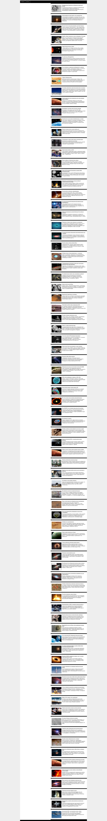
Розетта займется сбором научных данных (70, 160)
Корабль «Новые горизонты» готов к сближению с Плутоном (73, 36)
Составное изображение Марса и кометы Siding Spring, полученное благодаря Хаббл (72, 646)
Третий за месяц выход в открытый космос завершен (72, 614)
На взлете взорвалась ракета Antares (69, 594)
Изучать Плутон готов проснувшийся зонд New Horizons (73, 25)
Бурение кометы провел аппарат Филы (69, 242)
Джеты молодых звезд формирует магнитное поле (71, 780)
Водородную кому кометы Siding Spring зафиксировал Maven (73, 676)
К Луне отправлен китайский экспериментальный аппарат (73, 687)
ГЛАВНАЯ (22, 1)
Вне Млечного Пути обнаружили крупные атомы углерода (73, 563)
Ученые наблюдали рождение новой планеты (70, 542)
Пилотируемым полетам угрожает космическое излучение (73, 759)
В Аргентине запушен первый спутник (69, 790)
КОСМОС (27, 1)
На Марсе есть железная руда (68, 521)
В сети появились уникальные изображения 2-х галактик (73, 67)
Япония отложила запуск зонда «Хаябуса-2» (70, 129)
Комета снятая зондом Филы (67, 284)
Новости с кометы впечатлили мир (68, 325)
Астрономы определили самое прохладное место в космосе (73, 87)
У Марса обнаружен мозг (67, 77)
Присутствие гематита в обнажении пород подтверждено (73, 501)
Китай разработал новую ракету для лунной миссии (72, 15)
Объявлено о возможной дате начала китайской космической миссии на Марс (71, 181)
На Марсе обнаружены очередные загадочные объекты (72, 583)
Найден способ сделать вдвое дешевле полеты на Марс (73, 449)
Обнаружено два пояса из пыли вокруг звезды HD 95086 (73, 366)
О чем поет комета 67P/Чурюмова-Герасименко (71, 335)
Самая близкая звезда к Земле (68, 46)
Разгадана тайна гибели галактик (68, 356)
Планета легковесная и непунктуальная (69, 459)
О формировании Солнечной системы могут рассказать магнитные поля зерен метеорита (72, 264)
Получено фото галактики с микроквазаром (70, 191)
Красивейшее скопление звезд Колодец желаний (71, 108)
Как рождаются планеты (66, 418)
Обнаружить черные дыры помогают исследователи (72, 222)
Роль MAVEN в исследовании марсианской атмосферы (72, 408)
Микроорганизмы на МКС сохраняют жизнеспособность (73, 604)
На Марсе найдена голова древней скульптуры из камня (73, 428)
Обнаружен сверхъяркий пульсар (68, 552)
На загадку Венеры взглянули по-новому (70, 718)
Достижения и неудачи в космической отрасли (71, 490)
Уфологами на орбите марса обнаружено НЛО (71, 304)
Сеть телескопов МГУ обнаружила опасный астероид (72, 635)
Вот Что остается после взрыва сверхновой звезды (72, 397)
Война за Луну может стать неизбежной (69, 697)
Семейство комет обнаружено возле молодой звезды (72, 728)
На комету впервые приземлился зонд (69, 315)
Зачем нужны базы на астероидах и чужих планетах (72, 346)
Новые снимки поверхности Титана (69, 532)
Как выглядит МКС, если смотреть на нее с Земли (71, 811)
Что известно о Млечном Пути (68, 56)
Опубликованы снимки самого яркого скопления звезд (72, 139)
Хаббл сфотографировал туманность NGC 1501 (71, 377)
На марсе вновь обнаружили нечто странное (70, 738)
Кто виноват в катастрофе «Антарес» (69, 480)
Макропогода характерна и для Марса (69, 294)
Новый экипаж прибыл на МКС (68, 149)
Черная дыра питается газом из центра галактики (71, 707)
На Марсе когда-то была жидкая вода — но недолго (72, 253)
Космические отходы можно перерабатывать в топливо (72, 118)
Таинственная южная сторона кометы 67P (70, 387)
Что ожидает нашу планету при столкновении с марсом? (73, 273)
